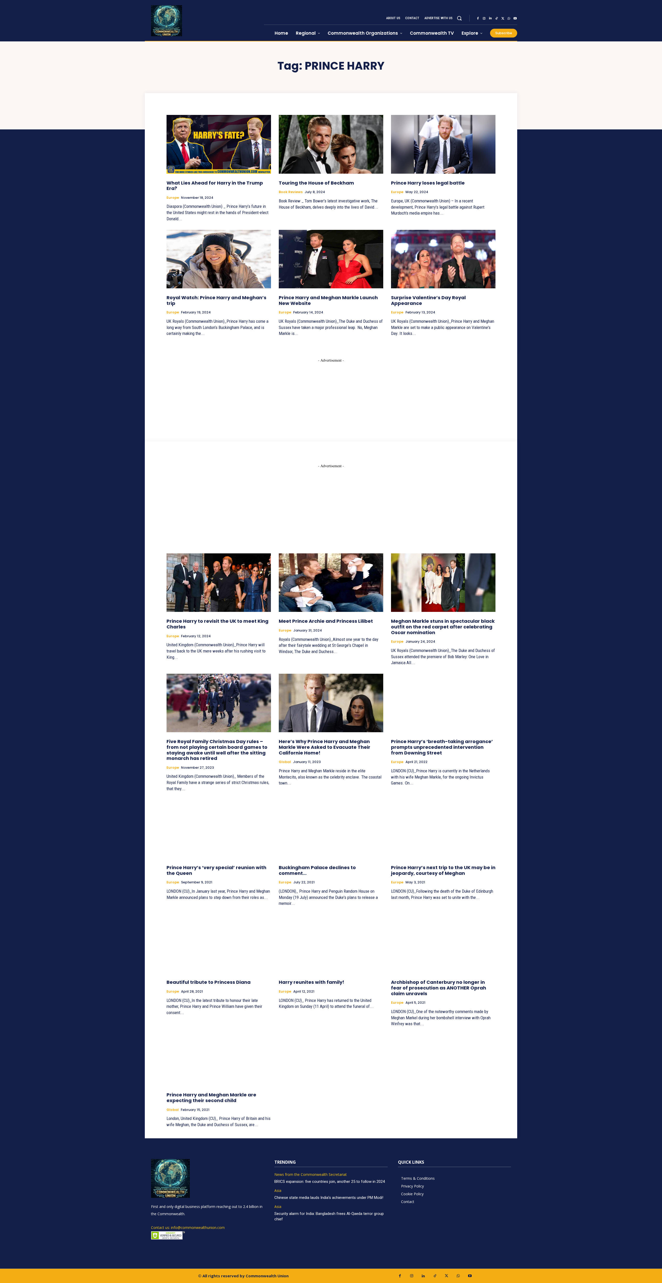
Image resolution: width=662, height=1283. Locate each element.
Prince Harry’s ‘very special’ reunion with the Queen (216, 870)
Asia (277, 1191)
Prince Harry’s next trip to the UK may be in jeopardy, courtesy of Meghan (443, 870)
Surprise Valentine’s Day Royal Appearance (428, 300)
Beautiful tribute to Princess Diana (209, 982)
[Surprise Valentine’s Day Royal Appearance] (443, 259)
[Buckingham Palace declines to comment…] (331, 829)
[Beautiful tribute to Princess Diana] (219, 943)
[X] (503, 18)
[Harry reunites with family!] (331, 943)
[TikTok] (496, 18)
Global (285, 762)
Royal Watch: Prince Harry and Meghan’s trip (216, 300)
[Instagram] (484, 18)
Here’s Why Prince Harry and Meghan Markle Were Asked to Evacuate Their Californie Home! (324, 747)
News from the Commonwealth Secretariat (310, 1174)
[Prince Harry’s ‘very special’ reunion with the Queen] (219, 829)
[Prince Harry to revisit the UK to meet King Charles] (219, 582)
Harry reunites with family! (311, 982)
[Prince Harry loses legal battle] (443, 144)
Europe (173, 198)
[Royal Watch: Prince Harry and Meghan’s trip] (219, 259)
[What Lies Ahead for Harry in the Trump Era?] (219, 144)
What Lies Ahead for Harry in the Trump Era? (215, 186)
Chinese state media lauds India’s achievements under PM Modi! (329, 1197)
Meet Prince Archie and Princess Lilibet (326, 621)
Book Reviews (291, 192)
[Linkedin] (490, 18)
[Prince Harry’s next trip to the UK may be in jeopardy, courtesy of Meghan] (443, 829)
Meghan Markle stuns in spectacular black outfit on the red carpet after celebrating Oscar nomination (443, 626)
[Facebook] (478, 18)
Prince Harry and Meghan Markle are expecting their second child (211, 1097)
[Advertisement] (331, 395)
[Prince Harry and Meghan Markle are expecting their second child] (219, 1056)
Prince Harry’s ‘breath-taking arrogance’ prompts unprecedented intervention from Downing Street (442, 747)
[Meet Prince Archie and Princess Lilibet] (331, 582)
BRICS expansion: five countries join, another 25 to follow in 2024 (329, 1181)
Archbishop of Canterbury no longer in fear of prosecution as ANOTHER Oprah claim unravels (438, 987)
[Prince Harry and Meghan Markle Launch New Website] (331, 259)
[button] (459, 18)
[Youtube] (515, 18)
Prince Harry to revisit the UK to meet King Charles (217, 624)
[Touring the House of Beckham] (331, 144)
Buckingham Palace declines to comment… (317, 870)
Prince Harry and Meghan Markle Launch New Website (328, 300)
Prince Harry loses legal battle (428, 183)
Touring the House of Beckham (316, 183)
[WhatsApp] (509, 18)
